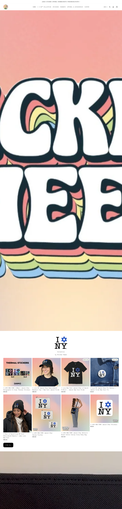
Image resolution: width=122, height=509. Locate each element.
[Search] (110, 7)
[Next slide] (29, 372)
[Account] (113, 7)
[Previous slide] (5, 372)
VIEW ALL (8, 445)
